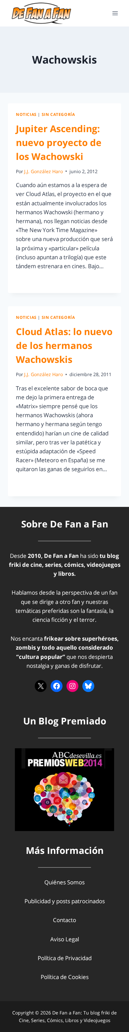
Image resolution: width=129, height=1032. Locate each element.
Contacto (64, 920)
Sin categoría (58, 114)
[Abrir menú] (115, 13)
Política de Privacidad (65, 958)
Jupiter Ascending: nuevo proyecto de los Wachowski (59, 142)
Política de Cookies (65, 977)
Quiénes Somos (64, 882)
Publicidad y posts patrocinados (64, 901)
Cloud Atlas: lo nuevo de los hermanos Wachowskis (64, 345)
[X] (41, 686)
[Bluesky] (88, 686)
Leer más (31, 281)
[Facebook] (57, 686)
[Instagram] (72, 686)
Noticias (26, 114)
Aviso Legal (64, 939)
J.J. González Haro (43, 171)
